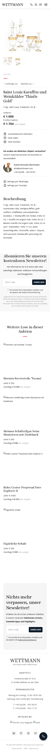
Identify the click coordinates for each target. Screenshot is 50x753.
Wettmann (12, 4)
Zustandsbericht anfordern (19, 134)
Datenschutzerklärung (31, 292)
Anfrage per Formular (17, 185)
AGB (25, 748)
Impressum (33, 748)
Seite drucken (13, 141)
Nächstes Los (26, 84)
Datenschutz (17, 748)
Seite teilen (12, 137)
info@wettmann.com (23, 168)
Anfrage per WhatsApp (17, 181)
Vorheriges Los (11, 84)
